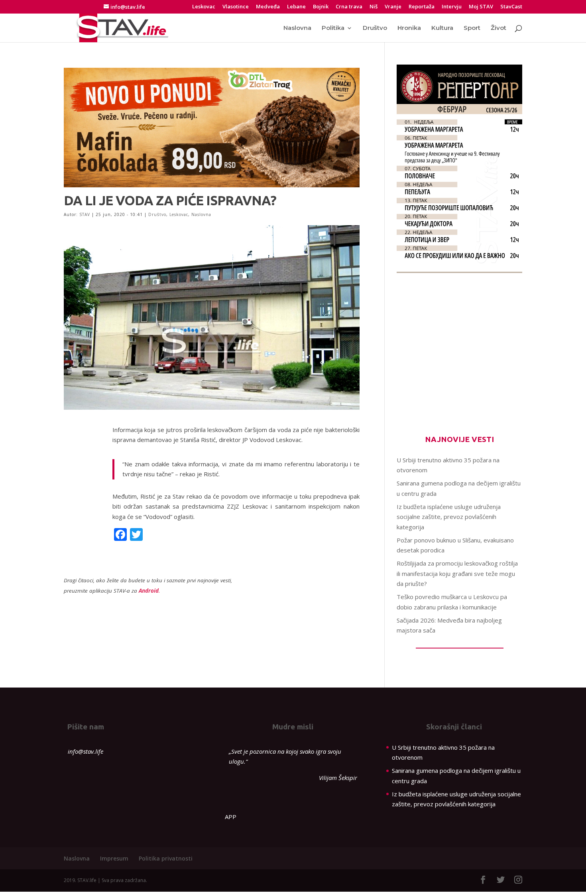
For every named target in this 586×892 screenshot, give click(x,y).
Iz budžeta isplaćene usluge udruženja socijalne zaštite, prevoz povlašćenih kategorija (449, 517)
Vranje (393, 7)
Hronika (409, 28)
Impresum (114, 858)
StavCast (511, 7)
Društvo (375, 28)
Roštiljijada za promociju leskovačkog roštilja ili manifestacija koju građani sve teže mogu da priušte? (457, 573)
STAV (84, 214)
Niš (374, 7)
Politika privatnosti (166, 858)
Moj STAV (481, 7)
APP (230, 817)
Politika (333, 28)
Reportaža (422, 7)
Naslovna (297, 28)
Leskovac (203, 7)
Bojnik (320, 7)
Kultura (442, 28)
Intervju (452, 7)
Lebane (296, 7)
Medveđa (268, 7)
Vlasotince (235, 7)
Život (498, 28)
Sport (472, 28)
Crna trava (349, 7)
